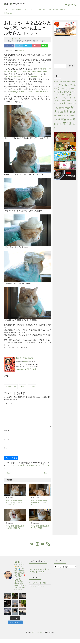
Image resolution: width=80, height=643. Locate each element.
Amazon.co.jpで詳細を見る (26, 369)
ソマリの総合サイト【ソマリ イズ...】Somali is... (39, 570)
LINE (45, 46)
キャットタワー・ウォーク (57, 9)
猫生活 (62, 119)
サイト (6, 448)
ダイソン (70, 97)
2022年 (64, 81)
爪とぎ (69, 116)
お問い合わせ (8, 13)
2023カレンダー (71, 81)
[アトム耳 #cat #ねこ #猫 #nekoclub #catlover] (22, 611)
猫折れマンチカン (36, 632)
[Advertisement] (67, 49)
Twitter (19, 46)
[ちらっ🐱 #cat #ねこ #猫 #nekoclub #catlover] (15, 596)
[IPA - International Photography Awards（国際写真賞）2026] (7, 603)
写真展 (60, 112)
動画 (72, 112)
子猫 (60, 115)
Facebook (10, 46)
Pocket (37, 46)
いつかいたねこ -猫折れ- (39, 583)
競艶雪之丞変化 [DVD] (24, 358)
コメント (8, 403)
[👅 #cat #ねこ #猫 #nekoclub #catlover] (7, 611)
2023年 (56, 85)
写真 (22, 386)
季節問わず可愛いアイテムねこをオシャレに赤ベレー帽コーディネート (27, 70)
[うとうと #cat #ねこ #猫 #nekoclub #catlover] (15, 611)
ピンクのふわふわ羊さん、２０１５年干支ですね (24, 76)
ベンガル (68, 103)
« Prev (8, 473)
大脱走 (56, 115)
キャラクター (11, 386)
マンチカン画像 (40, 9)
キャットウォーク (61, 91)
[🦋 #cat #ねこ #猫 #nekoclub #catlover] (22, 603)
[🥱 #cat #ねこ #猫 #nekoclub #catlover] (7, 596)
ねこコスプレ (28, 9)
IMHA (60, 85)
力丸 (66, 111)
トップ (6, 9)
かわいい (63, 88)
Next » (46, 473)
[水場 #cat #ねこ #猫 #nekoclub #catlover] (22, 596)
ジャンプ (57, 97)
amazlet (25, 362)
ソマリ (64, 98)
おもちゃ (67, 84)
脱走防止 (60, 124)
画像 (67, 119)
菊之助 (32, 386)
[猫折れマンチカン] (14, 3)
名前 (6, 430)
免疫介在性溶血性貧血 (63, 108)
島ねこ (64, 116)
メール (7, 439)
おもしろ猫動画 (16, 9)
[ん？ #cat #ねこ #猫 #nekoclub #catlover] (15, 603)
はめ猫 (71, 88)
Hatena (28, 46)
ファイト (61, 103)
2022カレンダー (58, 81)
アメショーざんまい (36, 586)
